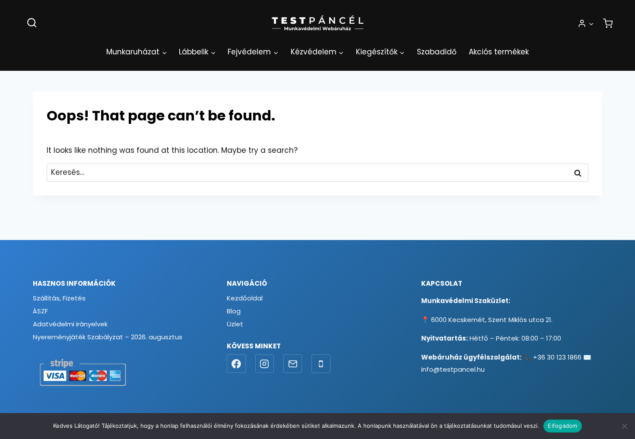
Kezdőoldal (245, 298)
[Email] (292, 363)
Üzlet (235, 323)
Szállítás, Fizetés (59, 298)
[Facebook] (236, 363)
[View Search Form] (31, 23)
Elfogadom (562, 425)
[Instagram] (264, 363)
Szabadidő (437, 52)
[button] (591, 23)
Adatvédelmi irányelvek (70, 323)
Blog (234, 311)
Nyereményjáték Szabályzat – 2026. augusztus (107, 336)
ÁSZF (40, 311)
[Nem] (624, 426)
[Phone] (320, 363)
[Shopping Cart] (608, 23)
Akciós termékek (499, 52)
